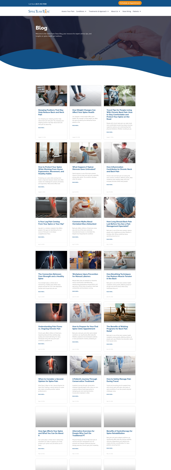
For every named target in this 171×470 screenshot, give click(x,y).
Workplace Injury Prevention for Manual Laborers (85, 275)
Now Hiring (127, 11)
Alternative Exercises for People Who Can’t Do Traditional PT (83, 433)
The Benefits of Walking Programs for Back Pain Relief (117, 328)
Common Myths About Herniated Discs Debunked (84, 222)
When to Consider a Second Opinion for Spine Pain (50, 380)
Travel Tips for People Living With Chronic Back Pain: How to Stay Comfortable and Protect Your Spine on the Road (119, 114)
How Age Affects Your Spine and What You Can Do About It (50, 433)
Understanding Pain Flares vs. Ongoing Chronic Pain (50, 327)
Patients (136, 11)
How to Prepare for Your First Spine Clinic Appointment (85, 327)
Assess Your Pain (68, 11)
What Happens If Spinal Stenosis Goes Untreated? (84, 168)
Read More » (41, 127)
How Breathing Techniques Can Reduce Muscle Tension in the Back (119, 276)
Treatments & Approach (98, 11)
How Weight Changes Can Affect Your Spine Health (84, 111)
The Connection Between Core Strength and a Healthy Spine (51, 276)
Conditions (80, 11)
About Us (114, 11)
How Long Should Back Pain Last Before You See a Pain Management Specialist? (119, 223)
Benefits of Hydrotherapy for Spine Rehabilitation (119, 432)
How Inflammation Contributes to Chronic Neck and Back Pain (119, 169)
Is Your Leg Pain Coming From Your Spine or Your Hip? (51, 222)
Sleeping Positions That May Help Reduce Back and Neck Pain (51, 112)
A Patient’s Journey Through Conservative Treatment (84, 380)
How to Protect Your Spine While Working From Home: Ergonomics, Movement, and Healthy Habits (51, 170)
